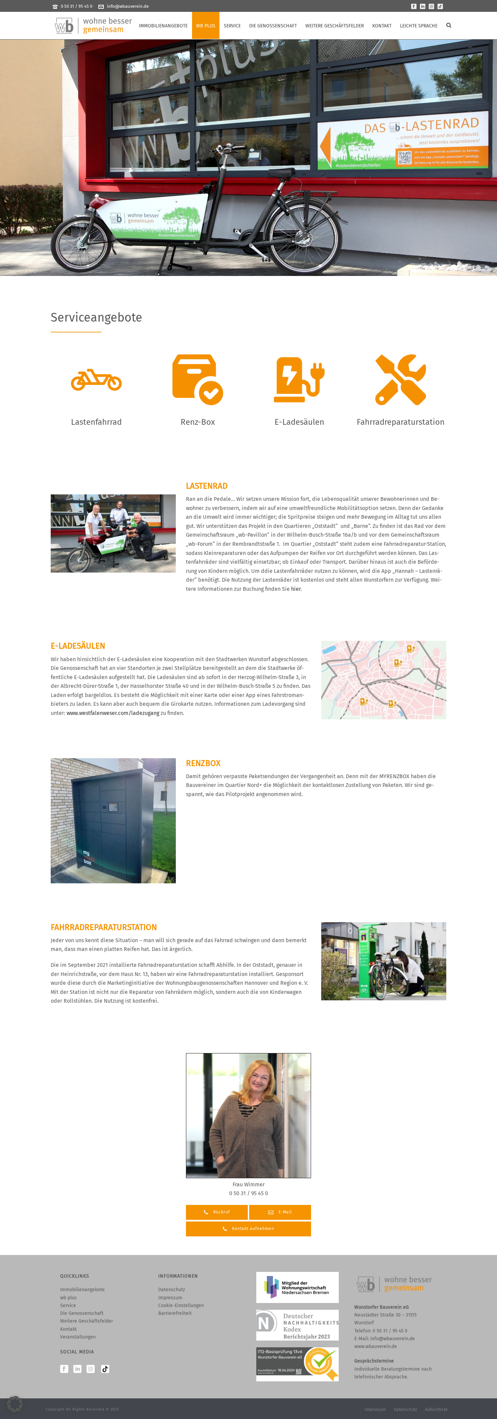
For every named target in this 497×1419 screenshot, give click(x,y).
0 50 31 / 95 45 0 (76, 6)
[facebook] (64, 1369)
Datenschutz (171, 1290)
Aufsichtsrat (436, 1409)
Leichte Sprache (418, 26)
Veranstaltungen (78, 1337)
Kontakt (382, 26)
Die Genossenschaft (273, 26)
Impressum (170, 1298)
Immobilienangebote (163, 26)
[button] (15, 1404)
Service (232, 26)
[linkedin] (77, 1369)
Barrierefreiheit (175, 1313)
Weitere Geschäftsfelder (334, 26)
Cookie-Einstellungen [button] (181, 1305)
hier (296, 589)
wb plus (68, 1298)
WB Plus (205, 26)
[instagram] (91, 1369)
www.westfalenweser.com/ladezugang (113, 713)
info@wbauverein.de (128, 6)
